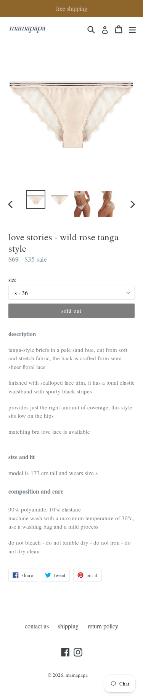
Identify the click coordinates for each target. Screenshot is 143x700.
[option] (36, 199)
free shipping (71, 8)
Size (12, 279)
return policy (103, 626)
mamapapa (77, 674)
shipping (68, 626)
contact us (37, 626)
